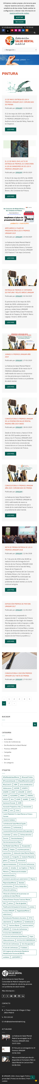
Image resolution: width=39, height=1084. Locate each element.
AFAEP (13, 792)
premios (32, 907)
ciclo (11, 810)
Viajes (31, 936)
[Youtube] (12, 30)
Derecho (5, 838)
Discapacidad (26, 846)
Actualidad (15, 60)
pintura (10, 903)
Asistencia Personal (9, 803)
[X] (8, 31)
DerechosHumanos (17, 838)
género (5, 860)
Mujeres (32, 879)
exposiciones (7, 853)
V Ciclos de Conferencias (19, 929)
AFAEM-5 (25, 788)
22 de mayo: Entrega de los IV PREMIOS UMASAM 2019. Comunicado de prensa (19, 102)
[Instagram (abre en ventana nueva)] (19, 996)
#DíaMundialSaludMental (11, 777)
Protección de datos (18, 1078)
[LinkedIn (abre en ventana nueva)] (23, 996)
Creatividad (6, 835)
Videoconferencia (8, 940)
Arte (12, 799)
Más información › (8, 991)
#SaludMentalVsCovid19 (26, 781)
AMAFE (22, 795)
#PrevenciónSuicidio (9, 781)
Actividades (8, 739)
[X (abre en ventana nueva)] (7, 996)
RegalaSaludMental (23, 911)
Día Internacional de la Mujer (12, 842)
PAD (4, 903)
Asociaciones (27, 807)
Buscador (6, 717)
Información (21, 860)
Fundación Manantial (28, 857)
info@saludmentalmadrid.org (13, 27)
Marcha (32, 868)
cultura (15, 835)
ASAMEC (25, 799)
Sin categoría (8, 763)
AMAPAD (30, 795)
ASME (20, 803)
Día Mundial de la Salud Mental (15, 745)
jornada (5, 868)
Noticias (7, 759)
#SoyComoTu (7, 784)
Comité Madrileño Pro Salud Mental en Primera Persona (17, 815)
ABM (15, 784)
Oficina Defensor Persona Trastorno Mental (16, 899)
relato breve (7, 914)
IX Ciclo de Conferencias (26, 864)
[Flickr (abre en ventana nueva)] (15, 996)
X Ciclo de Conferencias (10, 947)
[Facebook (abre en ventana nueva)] (3, 996)
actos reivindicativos (26, 784)
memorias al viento (9, 875)
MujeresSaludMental (9, 883)
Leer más (10, 129)
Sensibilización (29, 922)
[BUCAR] (35, 724)
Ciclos (17, 810)
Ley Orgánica (23, 868)
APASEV (5, 799)
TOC (4, 925)
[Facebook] (3, 30)
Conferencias (17, 827)
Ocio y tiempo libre (21, 886)
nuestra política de (19, 13)
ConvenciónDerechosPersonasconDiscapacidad (17, 831)
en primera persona (23, 849)
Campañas (7, 752)
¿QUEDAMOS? (16, 957)
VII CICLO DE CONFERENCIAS (26, 940)
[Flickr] (15, 30)
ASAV (33, 799)
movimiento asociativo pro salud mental (15, 879)
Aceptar (19, 17)
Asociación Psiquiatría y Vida (12, 807)
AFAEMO (6, 792)
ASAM (18, 799)
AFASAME (21, 792)
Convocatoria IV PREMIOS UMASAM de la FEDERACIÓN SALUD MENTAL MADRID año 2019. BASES (19, 421)
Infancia (12, 860)
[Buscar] (34, 32)
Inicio (8, 60)
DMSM (5, 849)
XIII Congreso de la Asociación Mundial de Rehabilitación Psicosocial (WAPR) (16, 952)
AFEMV (5, 795)
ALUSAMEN (14, 795)
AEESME (16, 788)
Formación (6, 857)
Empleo (12, 849)
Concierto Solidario (9, 820)
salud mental (7, 922)
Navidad (21, 883)
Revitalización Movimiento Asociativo (14, 918)
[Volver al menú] (32, 1077)
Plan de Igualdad (21, 903)
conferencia (6, 827)
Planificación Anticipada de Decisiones (15, 907)
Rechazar (20, 22)
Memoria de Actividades (18, 871)
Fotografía (15, 857)
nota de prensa (7, 886)
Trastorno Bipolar (14, 925)
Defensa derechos (26, 835)
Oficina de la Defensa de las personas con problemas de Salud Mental (16, 895)
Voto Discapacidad (27, 944)
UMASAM (18, 108)
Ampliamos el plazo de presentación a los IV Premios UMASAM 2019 (17, 230)
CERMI (5, 810)
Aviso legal (20, 1076)
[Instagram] (19, 30)
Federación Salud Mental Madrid (24, 853)
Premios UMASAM (10, 749)
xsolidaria (6, 957)
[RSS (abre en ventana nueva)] (27, 30)
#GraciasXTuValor (27, 777)
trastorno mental (27, 925)
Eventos (7, 756)
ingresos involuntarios (9, 864)
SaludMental (18, 922)
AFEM (29, 792)
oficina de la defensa (9, 890)
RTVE (30, 918)
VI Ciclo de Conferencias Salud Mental (15, 936)
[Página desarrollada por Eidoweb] (36, 1081)
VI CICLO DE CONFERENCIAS (12, 933)
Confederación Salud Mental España (14, 823)
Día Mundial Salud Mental (11, 846)
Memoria (6, 871)
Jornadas (13, 868)
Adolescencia (7, 788)
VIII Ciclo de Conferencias (11, 944)
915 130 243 (8, 1017)
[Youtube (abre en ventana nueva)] (11, 996)
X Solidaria (23, 947)
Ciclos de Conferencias (12, 742)
